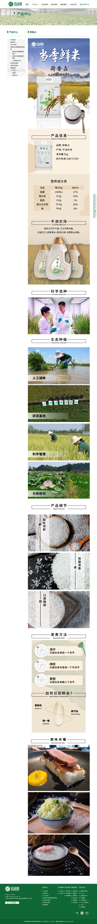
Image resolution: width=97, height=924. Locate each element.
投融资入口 (75, 891)
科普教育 (75, 900)
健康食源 (45, 904)
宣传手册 (68, 891)
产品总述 (45, 891)
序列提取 (82, 898)
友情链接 (82, 907)
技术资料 (54, 4)
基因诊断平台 (84, 4)
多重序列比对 (83, 895)
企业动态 (61, 891)
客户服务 (75, 902)
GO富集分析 (83, 900)
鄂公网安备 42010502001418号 (65, 921)
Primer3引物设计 (84, 902)
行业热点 (61, 893)
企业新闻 (44, 4)
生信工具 (73, 4)
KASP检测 (45, 895)
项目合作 (75, 898)
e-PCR (82, 904)
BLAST (82, 893)
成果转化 (75, 895)
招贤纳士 (75, 893)
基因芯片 (45, 893)
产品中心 (35, 4)
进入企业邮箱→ (12, 903)
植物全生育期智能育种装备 (50, 898)
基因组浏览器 (83, 891)
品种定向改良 (46, 902)
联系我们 (64, 4)
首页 (27, 4)
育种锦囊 (68, 895)
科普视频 (68, 893)
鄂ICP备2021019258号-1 (49, 921)
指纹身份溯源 (46, 900)
